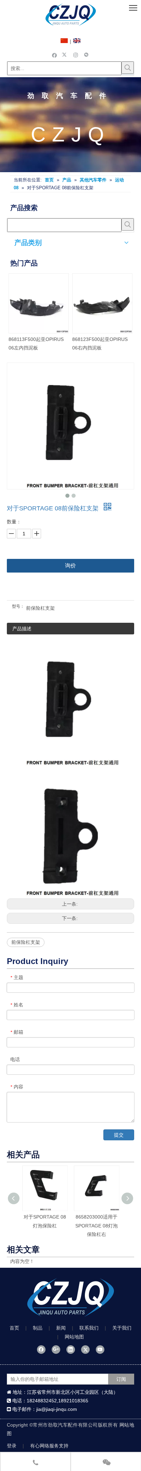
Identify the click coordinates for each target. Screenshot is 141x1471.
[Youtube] (100, 1349)
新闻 (61, 1328)
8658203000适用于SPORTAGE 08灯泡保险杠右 (96, 1225)
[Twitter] (65, 54)
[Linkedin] (70, 1349)
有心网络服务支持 (49, 1445)
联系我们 (89, 1328)
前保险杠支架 (25, 942)
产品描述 (21, 628)
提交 (119, 1135)
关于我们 (121, 1328)
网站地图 (74, 1336)
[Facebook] (54, 54)
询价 (70, 565)
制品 (37, 1328)
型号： (18, 606)
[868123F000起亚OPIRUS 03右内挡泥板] (72, 303)
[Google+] (56, 1349)
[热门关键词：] (127, 67)
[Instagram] (76, 54)
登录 (11, 1445)
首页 (14, 1328)
